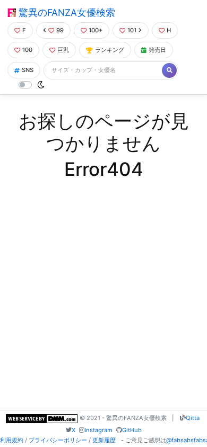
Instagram (98, 430)
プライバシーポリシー (58, 440)
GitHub (132, 430)
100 (27, 49)
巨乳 (63, 49)
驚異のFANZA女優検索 (65, 12)
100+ (95, 30)
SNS (27, 70)
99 (60, 30)
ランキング (109, 49)
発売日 (157, 49)
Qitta (193, 418)
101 (131, 30)
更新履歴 (104, 440)
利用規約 (11, 440)
